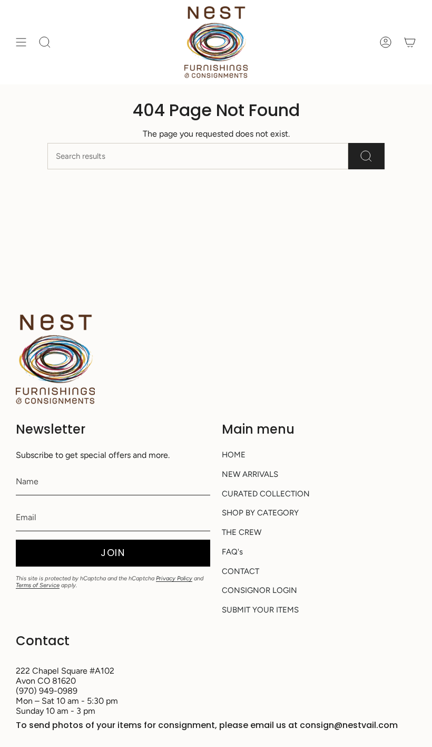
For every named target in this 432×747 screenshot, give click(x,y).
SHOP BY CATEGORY (260, 513)
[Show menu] (21, 42)
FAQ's (232, 552)
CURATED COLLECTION (266, 494)
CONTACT (240, 571)
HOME (234, 454)
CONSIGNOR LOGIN (259, 590)
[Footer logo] (55, 359)
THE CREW (241, 532)
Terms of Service (38, 585)
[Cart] (410, 42)
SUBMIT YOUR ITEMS (260, 610)
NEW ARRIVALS (250, 474)
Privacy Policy (174, 578)
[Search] (366, 156)
